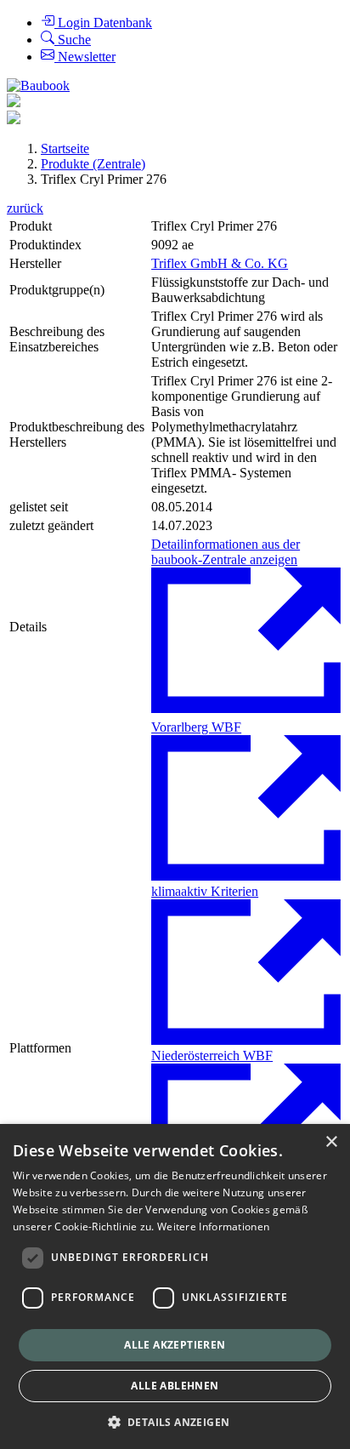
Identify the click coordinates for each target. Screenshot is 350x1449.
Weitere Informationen (213, 1226)
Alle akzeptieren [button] (174, 1345)
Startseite (65, 148)
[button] (175, 1421)
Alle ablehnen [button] (174, 1385)
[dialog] (175, 1286)
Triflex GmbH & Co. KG (219, 263)
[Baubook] (38, 85)
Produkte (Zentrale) (93, 164)
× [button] (331, 1142)
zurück (25, 208)
